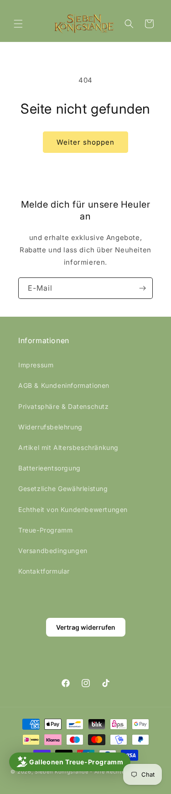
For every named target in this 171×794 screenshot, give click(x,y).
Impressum (35, 365)
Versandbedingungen (53, 550)
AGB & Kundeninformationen (63, 385)
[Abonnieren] (142, 288)
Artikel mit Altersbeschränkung (68, 447)
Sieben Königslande (61, 771)
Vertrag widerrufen (85, 627)
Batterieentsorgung (49, 468)
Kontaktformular (44, 571)
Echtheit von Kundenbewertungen (73, 509)
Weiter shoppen (85, 142)
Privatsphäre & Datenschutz (63, 406)
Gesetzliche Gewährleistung (63, 488)
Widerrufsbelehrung (50, 427)
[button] (18, 24)
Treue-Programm (45, 530)
